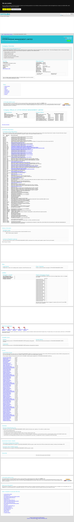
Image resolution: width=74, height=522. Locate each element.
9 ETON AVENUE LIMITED (8, 494)
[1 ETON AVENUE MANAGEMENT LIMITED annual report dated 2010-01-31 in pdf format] (25, 328)
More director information (5, 124)
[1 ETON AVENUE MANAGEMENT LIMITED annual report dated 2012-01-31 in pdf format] (15, 328)
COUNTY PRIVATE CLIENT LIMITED (7, 364)
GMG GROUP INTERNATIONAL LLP (9, 505)
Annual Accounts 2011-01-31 (20, 330)
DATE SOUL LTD (6, 511)
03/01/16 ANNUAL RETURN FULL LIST (17, 161)
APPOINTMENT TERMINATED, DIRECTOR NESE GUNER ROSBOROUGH (22, 145)
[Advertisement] (31, 25)
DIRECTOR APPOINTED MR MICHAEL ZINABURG (18, 168)
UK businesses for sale (34, 518)
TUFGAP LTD (6, 504)
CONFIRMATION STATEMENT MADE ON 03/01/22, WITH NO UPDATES (22, 144)
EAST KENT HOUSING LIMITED (7, 357)
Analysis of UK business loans (42, 518)
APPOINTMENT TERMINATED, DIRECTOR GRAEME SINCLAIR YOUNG (22, 149)
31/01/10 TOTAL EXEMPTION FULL (16, 186)
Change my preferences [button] (16, 9)
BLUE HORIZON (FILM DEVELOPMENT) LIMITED (11, 503)
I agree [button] (4, 9)
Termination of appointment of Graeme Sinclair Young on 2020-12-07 (21, 148)
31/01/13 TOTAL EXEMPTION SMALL (16, 174)
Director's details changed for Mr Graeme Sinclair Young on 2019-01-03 (21, 152)
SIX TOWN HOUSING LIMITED (7, 370)
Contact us (28, 518)
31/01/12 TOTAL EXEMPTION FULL (16, 177)
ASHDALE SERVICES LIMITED (7, 368)
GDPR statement (41, 517)
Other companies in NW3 (6, 68)
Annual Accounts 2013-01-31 (9, 330)
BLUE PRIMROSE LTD (7, 509)
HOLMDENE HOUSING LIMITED (7, 372)
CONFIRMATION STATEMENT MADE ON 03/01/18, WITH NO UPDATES (22, 154)
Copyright (31, 517)
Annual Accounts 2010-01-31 (25, 330)
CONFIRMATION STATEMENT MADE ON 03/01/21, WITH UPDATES (21, 146)
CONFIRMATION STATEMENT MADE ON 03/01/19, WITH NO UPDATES (22, 153)
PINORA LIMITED (6, 510)
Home (2, 34)
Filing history (6, 93)
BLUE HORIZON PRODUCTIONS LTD (9, 497)
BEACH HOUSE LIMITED (6, 361)
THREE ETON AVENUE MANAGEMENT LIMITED (11, 501)
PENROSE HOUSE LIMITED (6, 360)
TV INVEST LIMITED (7, 512)
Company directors (7, 86)
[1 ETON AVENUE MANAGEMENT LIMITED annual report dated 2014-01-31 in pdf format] (4, 328)
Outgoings (5, 94)
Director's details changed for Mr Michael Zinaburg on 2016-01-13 (20, 162)
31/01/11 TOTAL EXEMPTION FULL (16, 182)
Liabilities (5, 87)
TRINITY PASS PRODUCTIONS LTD (9, 502)
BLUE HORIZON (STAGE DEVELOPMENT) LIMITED (12, 496)
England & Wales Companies (8, 34)
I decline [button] (8, 9)
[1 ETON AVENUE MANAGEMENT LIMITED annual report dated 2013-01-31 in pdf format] (9, 328)
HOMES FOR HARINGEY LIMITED (7, 366)
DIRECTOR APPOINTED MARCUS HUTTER (17, 142)
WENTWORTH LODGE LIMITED (7, 358)
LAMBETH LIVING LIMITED (6, 365)
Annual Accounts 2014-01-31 (4, 330)
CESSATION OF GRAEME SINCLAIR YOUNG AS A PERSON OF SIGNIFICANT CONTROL (24, 147)
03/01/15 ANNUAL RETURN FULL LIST (17, 171)
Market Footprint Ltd (36, 517)
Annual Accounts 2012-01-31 (15, 330)
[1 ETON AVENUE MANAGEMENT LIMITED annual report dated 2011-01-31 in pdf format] (20, 328)
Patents (5, 88)
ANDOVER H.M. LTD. (7, 495)
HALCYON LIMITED (5, 362)
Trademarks (6, 89)
